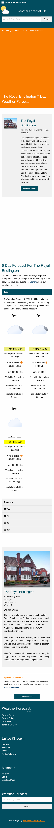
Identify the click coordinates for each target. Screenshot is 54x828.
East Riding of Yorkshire (11, 30)
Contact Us (7, 721)
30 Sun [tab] (7, 530)
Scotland (6, 747)
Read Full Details (29, 188)
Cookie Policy (8, 718)
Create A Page (8, 779)
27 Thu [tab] (7, 509)
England (5, 744)
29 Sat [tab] (6, 523)
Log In (4, 776)
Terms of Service (9, 724)
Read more (32, 281)
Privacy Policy (8, 715)
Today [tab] (6, 292)
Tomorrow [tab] (8, 502)
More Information (11, 687)
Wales (4, 750)
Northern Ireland (9, 753)
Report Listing (27, 696)
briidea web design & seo (34, 820)
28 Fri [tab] (6, 516)
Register (5, 773)
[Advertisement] (27, 65)
